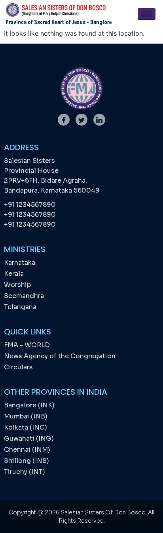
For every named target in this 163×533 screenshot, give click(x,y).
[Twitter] (81, 120)
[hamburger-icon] (146, 14)
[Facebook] (64, 120)
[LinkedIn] (99, 120)
